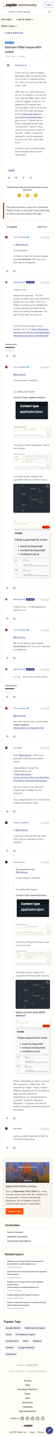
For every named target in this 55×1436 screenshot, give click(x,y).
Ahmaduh (17, 1128)
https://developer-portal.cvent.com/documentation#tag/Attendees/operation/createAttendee (31, 332)
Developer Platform (27, 1389)
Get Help (6, 19)
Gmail (8, 1334)
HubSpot (37, 1341)
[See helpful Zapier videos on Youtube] (43, 1418)
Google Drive (12, 1341)
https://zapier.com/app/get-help (28, 728)
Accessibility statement (36, 1371)
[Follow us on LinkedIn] (27, 1418)
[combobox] (27, 11)
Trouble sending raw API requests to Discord (23, 1295)
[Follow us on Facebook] (22, 1418)
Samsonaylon (19, 862)
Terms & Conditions (17, 1371)
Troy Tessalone (20, 237)
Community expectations (19, 1241)
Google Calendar (26, 1347)
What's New (7, 26)
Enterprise (27, 1402)
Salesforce (11, 1354)
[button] (49, 4)
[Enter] (4, 11)
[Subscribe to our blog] (32, 1418)
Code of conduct (15, 1232)
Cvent (11, 170)
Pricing (27, 1380)
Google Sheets (13, 1328)
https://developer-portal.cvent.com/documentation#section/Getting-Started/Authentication (31, 777)
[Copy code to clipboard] (48, 486)
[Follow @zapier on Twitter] (38, 1418)
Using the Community (17, 1236)
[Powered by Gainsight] (27, 1366)
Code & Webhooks (14, 33)
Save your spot (14, 1211)
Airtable (9, 1347)
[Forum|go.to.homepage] (20, 5)
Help (27, 1385)
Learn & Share (23, 19)
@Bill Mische (22, 244)
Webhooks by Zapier (35, 1328)
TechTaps (17, 747)
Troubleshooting (14, 1267)
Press (27, 1393)
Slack (25, 1341)
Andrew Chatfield (21, 822)
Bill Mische (20, 65)
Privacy (40, 1432)
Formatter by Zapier (25, 1334)
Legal (32, 1432)
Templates (27, 1407)
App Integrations (27, 1411)
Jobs (27, 1398)
